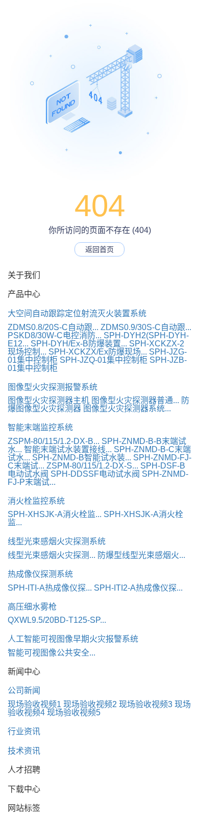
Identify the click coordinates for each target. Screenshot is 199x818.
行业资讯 (24, 731)
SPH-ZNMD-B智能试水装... (81, 457)
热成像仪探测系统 (40, 574)
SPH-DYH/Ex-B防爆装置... (79, 343)
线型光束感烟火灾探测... (51, 555)
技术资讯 (24, 750)
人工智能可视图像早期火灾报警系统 (73, 639)
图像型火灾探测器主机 (48, 400)
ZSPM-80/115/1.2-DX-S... (92, 465)
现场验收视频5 (74, 712)
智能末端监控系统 (40, 427)
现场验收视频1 (34, 704)
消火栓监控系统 (36, 501)
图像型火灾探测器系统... (127, 408)
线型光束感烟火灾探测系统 (57, 541)
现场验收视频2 (90, 704)
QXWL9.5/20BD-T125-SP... (57, 620)
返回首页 (99, 249)
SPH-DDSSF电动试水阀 (95, 474)
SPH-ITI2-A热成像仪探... (138, 587)
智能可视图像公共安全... (51, 652)
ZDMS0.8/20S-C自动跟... (53, 327)
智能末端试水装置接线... (68, 449)
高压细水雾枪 (32, 606)
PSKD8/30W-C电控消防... (55, 335)
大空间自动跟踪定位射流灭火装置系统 (77, 313)
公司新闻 (24, 690)
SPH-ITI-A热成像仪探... (50, 587)
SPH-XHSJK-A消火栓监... (55, 514)
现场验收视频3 (145, 704)
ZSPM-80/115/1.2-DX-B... (54, 441)
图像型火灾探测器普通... (135, 400)
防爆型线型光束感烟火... (141, 555)
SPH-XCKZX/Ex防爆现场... (97, 351)
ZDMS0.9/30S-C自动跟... (146, 327)
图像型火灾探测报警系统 (52, 387)
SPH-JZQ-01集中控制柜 (103, 360)
